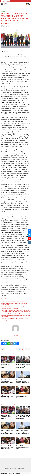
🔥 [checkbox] (26, 4)
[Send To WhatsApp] (29, 349)
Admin (5, 25)
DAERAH (3, 11)
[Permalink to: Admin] (2, 26)
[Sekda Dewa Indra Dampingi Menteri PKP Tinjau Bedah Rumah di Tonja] (23, 359)
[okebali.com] (6, 4)
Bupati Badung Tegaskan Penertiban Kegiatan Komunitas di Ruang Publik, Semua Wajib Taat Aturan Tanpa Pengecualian (15, 311)
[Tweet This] (20, 349)
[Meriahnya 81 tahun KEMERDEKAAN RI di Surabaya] (8, 359)
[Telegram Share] (26, 349)
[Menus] (2, 4)
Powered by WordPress (10, 468)
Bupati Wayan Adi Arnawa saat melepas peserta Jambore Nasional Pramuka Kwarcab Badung (14, 307)
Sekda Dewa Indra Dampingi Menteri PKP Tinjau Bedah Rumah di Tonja (14, 304)
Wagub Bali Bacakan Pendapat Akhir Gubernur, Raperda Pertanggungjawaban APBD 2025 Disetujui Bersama (14, 319)
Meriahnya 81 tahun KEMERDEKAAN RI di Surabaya (13, 301)
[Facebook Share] (17, 349)
